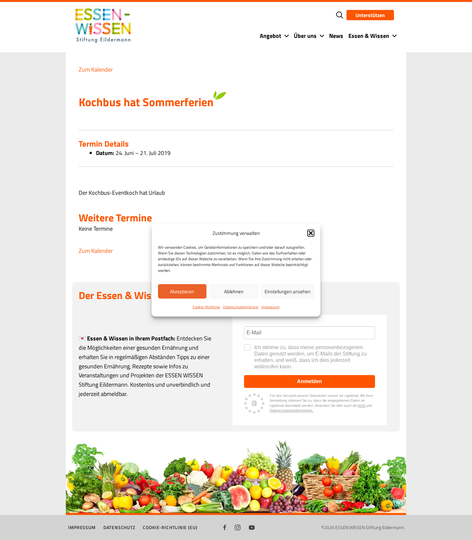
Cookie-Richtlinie (206, 307)
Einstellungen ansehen (287, 291)
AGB (362, 405)
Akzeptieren (182, 291)
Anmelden (309, 381)
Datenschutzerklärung (240, 307)
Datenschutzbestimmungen (291, 410)
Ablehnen (233, 291)
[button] (311, 233)
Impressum (270, 307)
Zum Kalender (96, 69)
